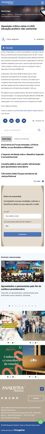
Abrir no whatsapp (40, 421)
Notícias (10, 14)
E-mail (6, 212)
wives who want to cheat (28, 110)
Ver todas (37, 181)
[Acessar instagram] (6, 398)
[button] (42, 3)
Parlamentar (18, 14)
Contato (36, 398)
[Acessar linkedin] (17, 398)
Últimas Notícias (21, 139)
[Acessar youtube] (10, 398)
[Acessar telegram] (13, 398)
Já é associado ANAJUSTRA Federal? (17, 222)
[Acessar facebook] (2, 398)
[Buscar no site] (42, 389)
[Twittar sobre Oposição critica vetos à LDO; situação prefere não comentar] (24, 121)
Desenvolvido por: (7, 430)
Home (3, 14)
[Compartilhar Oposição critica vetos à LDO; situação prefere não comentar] (5, 121)
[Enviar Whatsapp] (18, 121)
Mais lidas (6, 139)
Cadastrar (22, 234)
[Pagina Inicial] (7, 3)
